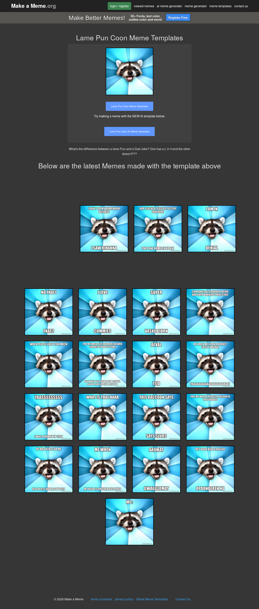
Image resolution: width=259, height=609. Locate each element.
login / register (119, 6)
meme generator (196, 6)
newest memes (144, 6)
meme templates (220, 6)
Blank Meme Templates (152, 599)
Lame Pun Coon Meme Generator (129, 106)
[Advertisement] (228, 67)
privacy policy (124, 599)
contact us (241, 6)
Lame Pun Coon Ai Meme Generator (129, 131)
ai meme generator (169, 6)
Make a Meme (33, 5)
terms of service (101, 599)
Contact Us (183, 599)
